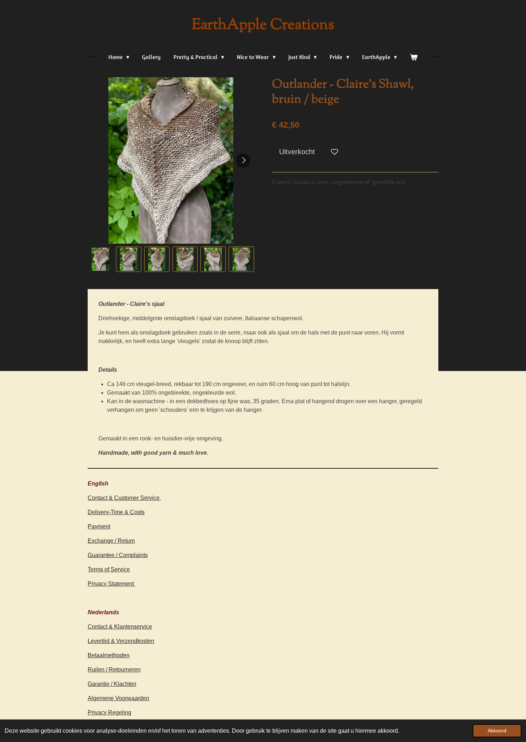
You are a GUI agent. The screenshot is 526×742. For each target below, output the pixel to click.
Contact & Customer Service (124, 498)
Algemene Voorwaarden (118, 698)
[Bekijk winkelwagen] (413, 57)
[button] (100, 259)
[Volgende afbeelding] (243, 160)
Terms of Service (109, 569)
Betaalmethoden (109, 655)
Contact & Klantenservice (120, 627)
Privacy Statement (111, 584)
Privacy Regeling (109, 712)
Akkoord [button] (497, 730)
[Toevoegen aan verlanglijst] (335, 152)
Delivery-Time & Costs (116, 512)
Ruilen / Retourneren (114, 670)
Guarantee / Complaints (118, 555)
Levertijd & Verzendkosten (121, 641)
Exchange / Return (111, 541)
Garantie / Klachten (112, 684)
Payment (99, 526)
